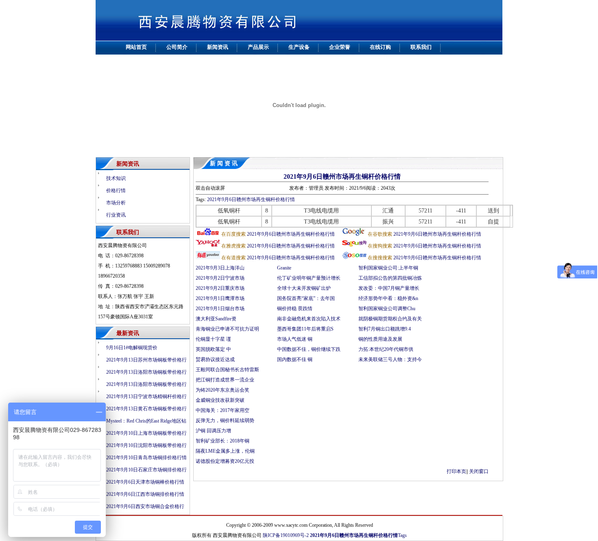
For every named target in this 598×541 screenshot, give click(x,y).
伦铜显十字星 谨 (213, 339)
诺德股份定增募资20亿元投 (225, 461)
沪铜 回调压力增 (213, 431)
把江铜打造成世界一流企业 (225, 380)
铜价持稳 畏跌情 (294, 308)
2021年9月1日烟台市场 (220, 308)
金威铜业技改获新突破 (220, 400)
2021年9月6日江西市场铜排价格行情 (145, 494)
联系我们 (421, 47)
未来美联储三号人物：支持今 (390, 359)
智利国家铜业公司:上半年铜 (388, 268)
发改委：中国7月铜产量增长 (388, 288)
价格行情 (116, 190)
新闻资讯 (217, 47)
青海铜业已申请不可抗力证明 (227, 329)
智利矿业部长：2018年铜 (222, 441)
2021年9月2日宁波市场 (220, 278)
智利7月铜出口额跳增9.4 (384, 329)
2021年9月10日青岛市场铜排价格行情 (146, 457)
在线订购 (380, 47)
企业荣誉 (339, 47)
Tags (402, 535)
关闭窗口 (479, 471)
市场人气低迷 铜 (294, 339)
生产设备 (299, 47)
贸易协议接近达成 (216, 359)
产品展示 (258, 47)
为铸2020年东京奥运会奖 (222, 390)
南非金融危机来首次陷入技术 (308, 319)
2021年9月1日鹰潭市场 (220, 298)
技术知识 (116, 178)
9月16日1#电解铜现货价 (131, 347)
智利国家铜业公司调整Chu (386, 308)
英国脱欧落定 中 (213, 349)
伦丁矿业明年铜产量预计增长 (308, 278)
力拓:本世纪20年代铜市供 (385, 349)
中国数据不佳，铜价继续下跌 (308, 349)
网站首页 (136, 47)
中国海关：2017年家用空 (222, 410)
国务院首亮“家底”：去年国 (306, 298)
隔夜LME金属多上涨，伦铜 (225, 451)
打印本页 (456, 471)
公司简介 (177, 47)
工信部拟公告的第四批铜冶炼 (390, 278)
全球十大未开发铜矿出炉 (304, 288)
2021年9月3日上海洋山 (220, 268)
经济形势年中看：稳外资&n (388, 298)
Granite (284, 268)
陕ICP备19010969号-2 (286, 535)
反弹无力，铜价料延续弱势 (225, 420)
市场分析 (116, 203)
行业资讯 (116, 215)
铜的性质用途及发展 (380, 339)
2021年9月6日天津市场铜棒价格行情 (145, 482)
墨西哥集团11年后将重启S (305, 329)
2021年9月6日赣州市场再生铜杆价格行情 (342, 176)
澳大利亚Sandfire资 (216, 319)
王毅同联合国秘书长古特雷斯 (227, 369)
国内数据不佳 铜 (294, 359)
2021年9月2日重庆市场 (220, 288)
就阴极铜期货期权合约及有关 (390, 319)
